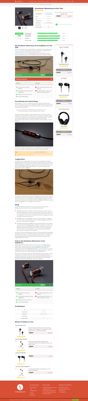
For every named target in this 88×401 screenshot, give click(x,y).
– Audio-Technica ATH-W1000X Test (49, 390)
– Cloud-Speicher (62, 390)
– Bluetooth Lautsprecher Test (64, 389)
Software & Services (54, 1)
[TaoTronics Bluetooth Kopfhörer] (21, 372)
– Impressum (31, 393)
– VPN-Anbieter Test (62, 392)
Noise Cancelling (49, 14)
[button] (16, 16)
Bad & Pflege (62, 1)
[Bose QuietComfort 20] (21, 331)
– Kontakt (31, 392)
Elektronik (47, 1)
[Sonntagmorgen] (19, 1)
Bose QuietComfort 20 (20, 325)
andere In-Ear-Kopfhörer (40, 152)
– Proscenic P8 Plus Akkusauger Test (49, 392)
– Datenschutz (32, 395)
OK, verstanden (75, 399)
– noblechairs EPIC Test (46, 389)
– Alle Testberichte (33, 387)
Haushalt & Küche (32, 1)
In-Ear (47, 13)
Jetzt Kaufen (49, 75)
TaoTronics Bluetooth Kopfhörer (22, 366)
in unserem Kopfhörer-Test (43, 248)
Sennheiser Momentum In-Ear (21, 53)
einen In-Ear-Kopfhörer (20, 50)
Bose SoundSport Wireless (21, 339)
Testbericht (64, 69)
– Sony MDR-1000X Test (46, 393)
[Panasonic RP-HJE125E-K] (21, 359)
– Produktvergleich (33, 390)
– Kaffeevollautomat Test (63, 387)
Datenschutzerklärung (68, 399)
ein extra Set (49, 165)
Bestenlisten (68, 1)
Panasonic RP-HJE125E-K (20, 352)
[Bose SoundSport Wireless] (21, 345)
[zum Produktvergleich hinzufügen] (16, 328)
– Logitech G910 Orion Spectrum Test (49, 387)
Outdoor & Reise (41, 1)
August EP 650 (64, 126)
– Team (30, 389)
